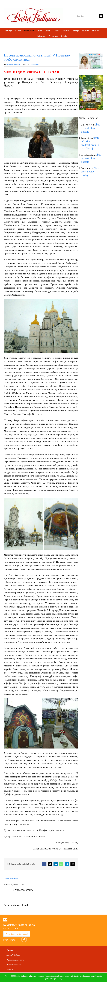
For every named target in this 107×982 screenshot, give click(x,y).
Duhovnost (35, 64)
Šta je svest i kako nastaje (90, 128)
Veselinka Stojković (13, 64)
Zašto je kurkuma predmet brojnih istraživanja (90, 143)
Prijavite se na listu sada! (17, 934)
